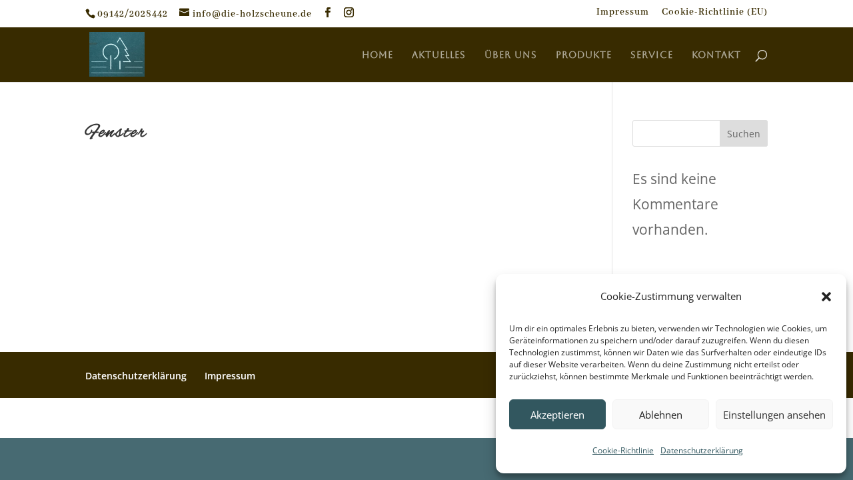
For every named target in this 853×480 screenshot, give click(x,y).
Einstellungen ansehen (774, 414)
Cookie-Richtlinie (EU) (715, 12)
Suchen (743, 133)
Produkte (584, 55)
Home (377, 55)
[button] (826, 296)
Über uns (510, 55)
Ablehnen (660, 414)
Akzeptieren (557, 414)
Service (651, 55)
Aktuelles (439, 55)
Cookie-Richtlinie (623, 450)
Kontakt (716, 55)
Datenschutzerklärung (701, 450)
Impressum (622, 12)
